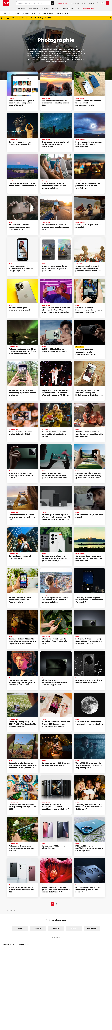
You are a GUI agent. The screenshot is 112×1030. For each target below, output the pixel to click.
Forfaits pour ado (88, 8)
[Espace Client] (107, 3)
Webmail (102, 3)
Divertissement (48, 13)
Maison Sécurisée (68, 8)
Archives (6, 945)
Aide (83, 3)
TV (78, 8)
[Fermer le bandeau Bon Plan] (110, 18)
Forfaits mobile (33, 8)
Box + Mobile (56, 8)
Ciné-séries (25, 13)
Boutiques (91, 3)
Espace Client (107, 3)
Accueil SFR (6, 3)
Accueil (16, 13)
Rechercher (52, 3)
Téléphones (45, 8)
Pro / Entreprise (75, 3)
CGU (13, 945)
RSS (28, 945)
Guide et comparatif (62, 13)
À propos (21, 945)
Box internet (22, 8)
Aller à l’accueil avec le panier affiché (97, 3)
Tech (33, 13)
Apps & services (62, 3)
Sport (39, 13)
